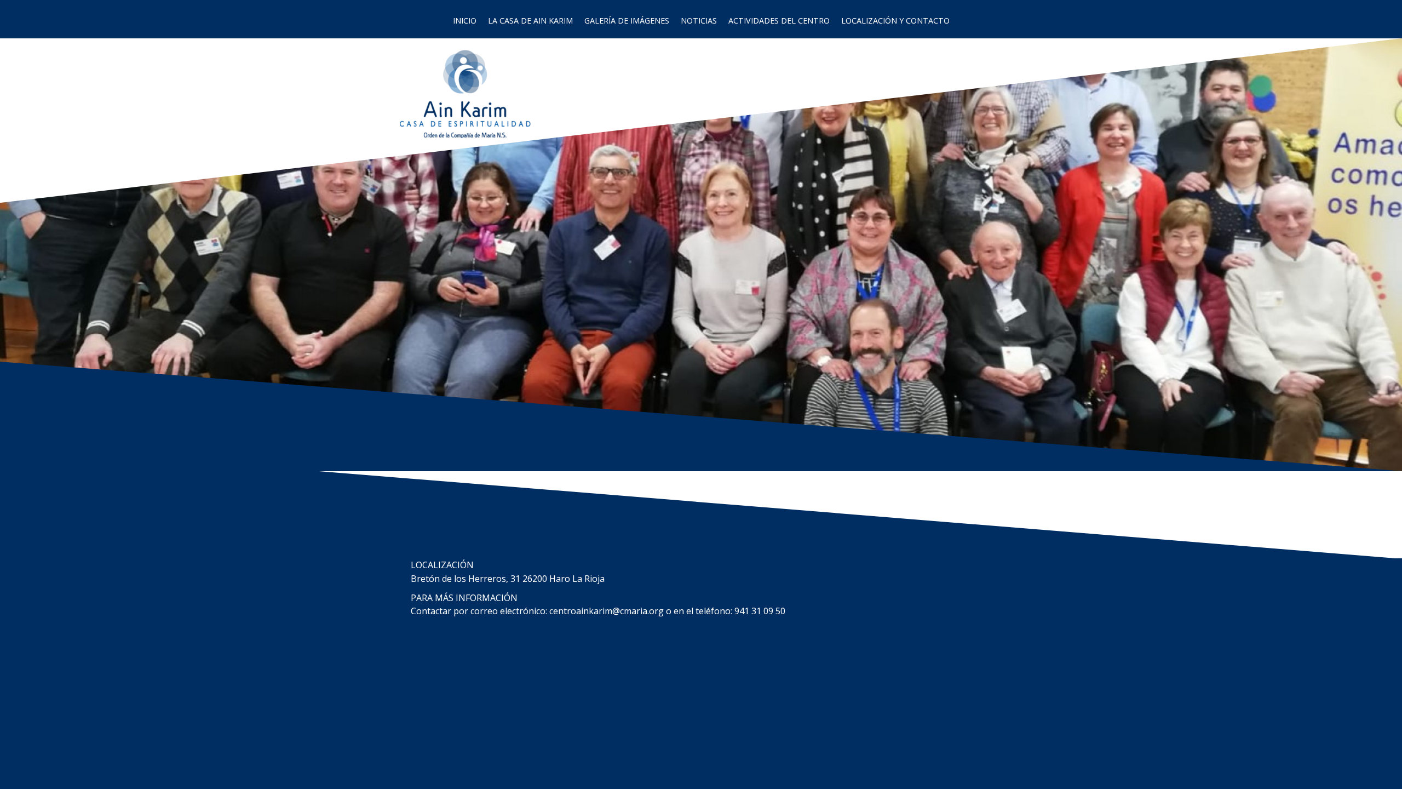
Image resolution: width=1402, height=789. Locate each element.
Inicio (464, 20)
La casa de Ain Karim (530, 20)
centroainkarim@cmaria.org (606, 611)
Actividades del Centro (779, 20)
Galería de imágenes (626, 20)
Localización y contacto (895, 20)
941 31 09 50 (759, 611)
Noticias (699, 20)
